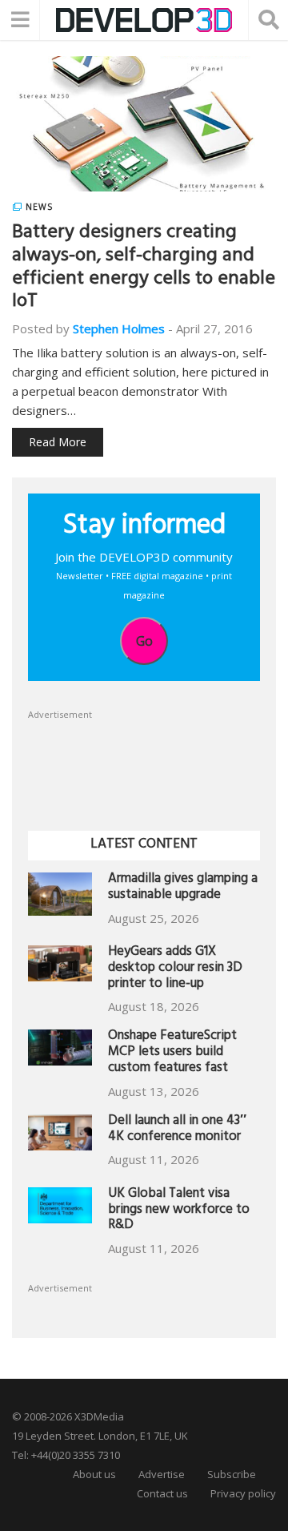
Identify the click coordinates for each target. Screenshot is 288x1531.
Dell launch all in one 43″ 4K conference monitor (177, 1130)
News (39, 206)
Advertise (161, 1474)
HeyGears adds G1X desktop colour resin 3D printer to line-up (175, 969)
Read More (57, 441)
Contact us (162, 1493)
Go (144, 641)
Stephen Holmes (119, 328)
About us (94, 1474)
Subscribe (231, 1474)
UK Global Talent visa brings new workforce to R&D (179, 1210)
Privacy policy (243, 1493)
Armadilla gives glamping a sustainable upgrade (183, 888)
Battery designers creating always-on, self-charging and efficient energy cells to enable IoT (143, 268)
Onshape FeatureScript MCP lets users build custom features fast (172, 1053)
